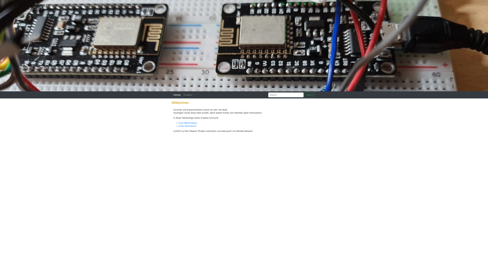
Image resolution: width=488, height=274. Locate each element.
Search (309, 95)
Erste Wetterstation (188, 123)
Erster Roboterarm (187, 126)
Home (177, 94)
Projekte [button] (188, 95)
